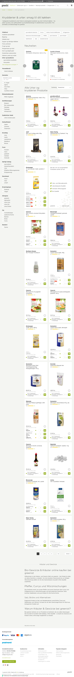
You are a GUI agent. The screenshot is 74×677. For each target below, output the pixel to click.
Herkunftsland (6, 122)
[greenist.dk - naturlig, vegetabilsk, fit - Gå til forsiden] (5, 5)
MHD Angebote (8, 97)
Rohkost (6, 189)
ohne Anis (7, 202)
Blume (6, 143)
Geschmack (5, 176)
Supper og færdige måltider (10, 41)
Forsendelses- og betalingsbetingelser (43, 655)
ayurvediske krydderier (10, 60)
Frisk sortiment (6, 44)
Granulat (6, 158)
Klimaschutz (7, 111)
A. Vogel (6, 82)
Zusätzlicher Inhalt (7, 115)
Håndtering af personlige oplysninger (45, 674)
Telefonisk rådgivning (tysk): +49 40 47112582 (14, 1)
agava (6, 84)
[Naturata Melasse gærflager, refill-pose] (36, 416)
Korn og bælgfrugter (8, 51)
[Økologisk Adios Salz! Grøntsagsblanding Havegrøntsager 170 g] (36, 381)
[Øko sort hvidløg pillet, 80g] (36, 146)
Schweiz (6, 126)
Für (3, 210)
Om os (21, 656)
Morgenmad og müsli (8, 48)
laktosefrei (7, 200)
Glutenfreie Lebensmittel (9, 53)
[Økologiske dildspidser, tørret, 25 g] (36, 65)
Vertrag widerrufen (9, 661)
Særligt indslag (6, 161)
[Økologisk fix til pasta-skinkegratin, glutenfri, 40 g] (60, 306)
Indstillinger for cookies (44, 661)
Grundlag (5, 133)
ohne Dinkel (7, 206)
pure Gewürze (53, 35)
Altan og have (59, 651)
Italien (6, 124)
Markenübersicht (42, 651)
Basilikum (7, 141)
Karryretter (7, 62)
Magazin (22, 654)
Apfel (5, 137)
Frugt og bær (6, 46)
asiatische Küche (9, 214)
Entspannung (8, 172)
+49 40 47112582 (10, 651)
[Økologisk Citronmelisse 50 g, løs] (60, 419)
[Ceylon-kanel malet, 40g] (60, 265)
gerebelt (6, 154)
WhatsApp (50, 1)
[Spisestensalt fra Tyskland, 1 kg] (60, 146)
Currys (42, 32)
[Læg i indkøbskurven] (45, 125)
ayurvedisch (7, 164)
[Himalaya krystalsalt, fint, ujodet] (36, 494)
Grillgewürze (66, 32)
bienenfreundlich (9, 166)
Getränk (6, 156)
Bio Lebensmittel (9, 105)
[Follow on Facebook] (3, 665)
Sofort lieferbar (8, 71)
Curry (5, 221)
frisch (5, 178)
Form (3, 147)
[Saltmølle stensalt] (36, 532)
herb (5, 180)
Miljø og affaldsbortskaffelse (45, 652)
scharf (6, 182)
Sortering (54, 87)
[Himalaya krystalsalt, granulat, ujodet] (60, 229)
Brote (5, 219)
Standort (4, 224)
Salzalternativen (44, 38)
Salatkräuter (29, 38)
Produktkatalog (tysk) (25, 651)
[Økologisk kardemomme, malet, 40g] (60, 65)
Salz (36, 38)
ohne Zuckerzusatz (9, 117)
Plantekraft (59, 656)
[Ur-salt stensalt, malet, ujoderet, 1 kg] (36, 183)
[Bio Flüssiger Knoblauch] (36, 267)
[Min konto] (72, 1)
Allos (5, 88)
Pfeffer (45, 35)
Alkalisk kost (5, 39)
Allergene (5, 196)
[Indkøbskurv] (71, 5)
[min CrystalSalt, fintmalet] (60, 495)
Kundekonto (41, 659)
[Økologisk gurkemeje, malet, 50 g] (36, 111)
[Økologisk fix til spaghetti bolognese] (36, 306)
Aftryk (58, 674)
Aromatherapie (8, 212)
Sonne (6, 227)
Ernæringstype (6, 187)
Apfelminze (7, 139)
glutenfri (6, 198)
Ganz (5, 151)
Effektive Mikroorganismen (11, 170)
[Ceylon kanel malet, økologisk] (60, 340)
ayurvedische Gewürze (31, 32)
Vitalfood (5, 32)
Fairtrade (6, 109)
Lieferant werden (24, 652)
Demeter (6, 107)
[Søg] (67, 5)
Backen (6, 217)
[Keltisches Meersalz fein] (60, 379)
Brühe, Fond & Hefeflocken (53, 32)
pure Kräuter (63, 35)
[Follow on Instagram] (8, 665)
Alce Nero (7, 86)
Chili (5, 168)
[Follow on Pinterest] (5, 665)
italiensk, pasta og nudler (9, 55)
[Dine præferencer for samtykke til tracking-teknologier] (15, 675)
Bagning (4, 37)
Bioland (6, 103)
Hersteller (5, 75)
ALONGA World (9, 91)
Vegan (6, 191)
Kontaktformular (6, 657)
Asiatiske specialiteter (8, 34)
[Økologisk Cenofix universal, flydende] (36, 459)
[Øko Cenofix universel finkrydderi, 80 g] (36, 227)
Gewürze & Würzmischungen (33, 35)
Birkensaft (58, 654)
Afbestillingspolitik (43, 657)
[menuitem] (72, 1)
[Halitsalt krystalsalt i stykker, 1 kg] (60, 459)
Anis (5, 135)
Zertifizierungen (7, 101)
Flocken (6, 149)
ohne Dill (6, 204)
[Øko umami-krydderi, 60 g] (60, 532)
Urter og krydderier (8, 58)
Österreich (7, 128)
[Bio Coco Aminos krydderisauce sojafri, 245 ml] (60, 111)
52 (58, 553)
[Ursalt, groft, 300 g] (36, 341)
